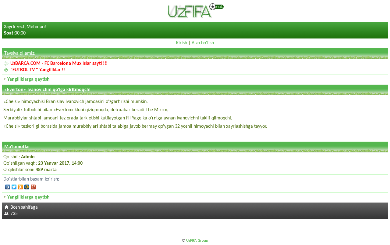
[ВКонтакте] (8, 187)
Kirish (181, 43)
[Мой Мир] (27, 187)
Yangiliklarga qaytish (28, 79)
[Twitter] (14, 187)
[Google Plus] (33, 187)
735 (14, 213)
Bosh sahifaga (24, 207)
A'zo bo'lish (203, 43)
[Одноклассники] (20, 187)
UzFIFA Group (197, 241)
